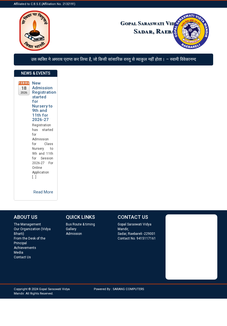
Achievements (25, 248)
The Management (27, 224)
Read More (43, 192)
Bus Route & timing (80, 224)
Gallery (71, 229)
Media (18, 252)
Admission (74, 234)
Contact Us (22, 257)
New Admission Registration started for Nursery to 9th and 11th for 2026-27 (42, 101)
